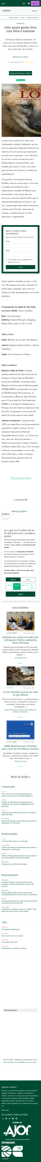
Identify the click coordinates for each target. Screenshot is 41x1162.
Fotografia (5, 927)
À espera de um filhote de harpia (14, 864)
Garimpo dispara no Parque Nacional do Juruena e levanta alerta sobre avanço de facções (18, 884)
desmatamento (10, 875)
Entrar (6, 1159)
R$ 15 (9, 585)
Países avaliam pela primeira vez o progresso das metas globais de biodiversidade (19, 856)
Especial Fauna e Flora (20, 73)
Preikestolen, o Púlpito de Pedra (14, 948)
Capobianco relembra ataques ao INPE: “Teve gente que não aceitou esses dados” (19, 910)
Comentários (19, 499)
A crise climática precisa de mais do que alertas (20, 693)
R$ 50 (24, 585)
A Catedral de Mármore (11, 929)
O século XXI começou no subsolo (15, 841)
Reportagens (5, 862)
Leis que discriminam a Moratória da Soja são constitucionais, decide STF (19, 902)
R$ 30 (17, 585)
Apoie (35, 3)
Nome (8, 241)
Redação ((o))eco (20, 57)
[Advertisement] (20, 984)
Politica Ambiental (32, 18)
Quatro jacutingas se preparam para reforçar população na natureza (19, 822)
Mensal (13, 579)
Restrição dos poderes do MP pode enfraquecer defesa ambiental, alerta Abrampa (21, 639)
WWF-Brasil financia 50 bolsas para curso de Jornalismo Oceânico (20, 747)
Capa (4, 922)
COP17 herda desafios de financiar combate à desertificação (19, 813)
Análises (4, 839)
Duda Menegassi (20, 658)
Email (8, 250)
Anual (28, 579)
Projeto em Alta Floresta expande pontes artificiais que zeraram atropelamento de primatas (18, 804)
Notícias (20, 23)
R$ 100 (31, 586)
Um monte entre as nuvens (12, 935)
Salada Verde (12, 633)
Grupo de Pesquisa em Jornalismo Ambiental (20, 710)
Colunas (10, 688)
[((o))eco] (7, 10)
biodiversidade (9, 833)
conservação (21, 80)
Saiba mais (5, 1110)
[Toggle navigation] (28, 3)
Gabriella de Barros (20, 712)
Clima (22, 18)
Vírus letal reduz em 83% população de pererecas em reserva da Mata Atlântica (17, 795)
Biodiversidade (13, 18)
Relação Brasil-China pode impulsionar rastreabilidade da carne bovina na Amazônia (20, 893)
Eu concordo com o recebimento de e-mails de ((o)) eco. (20, 260)
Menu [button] (34, 11)
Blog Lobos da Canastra (21, 477)
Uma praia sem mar (9, 942)
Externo (4, 791)
